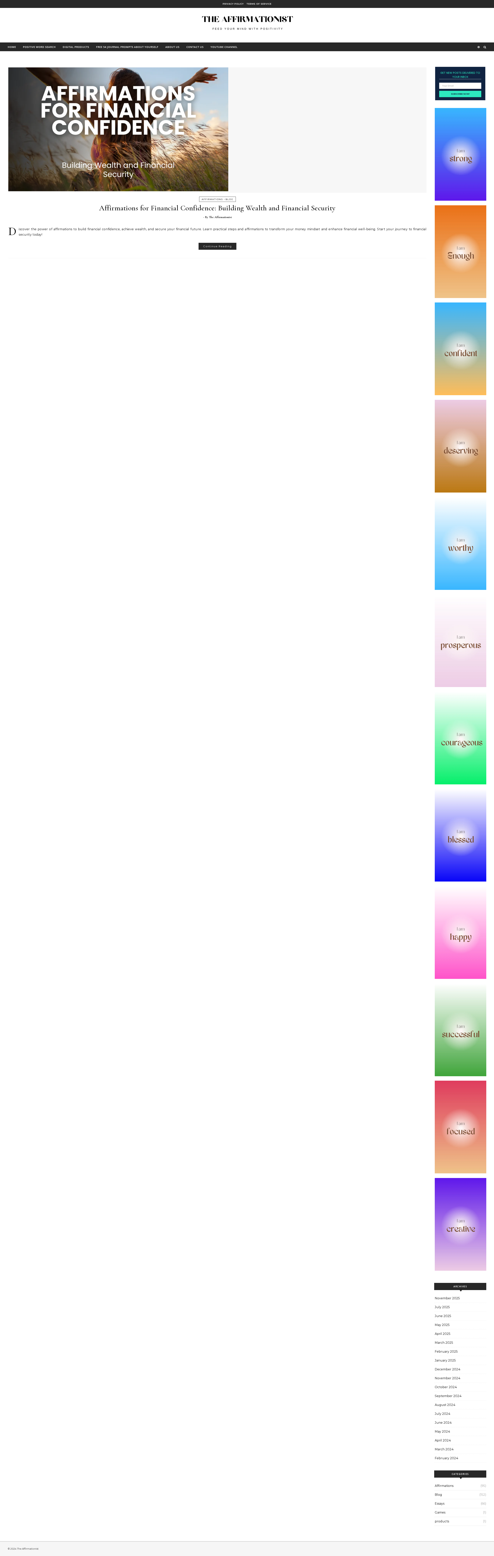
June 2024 (443, 1422)
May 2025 (442, 1325)
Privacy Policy (233, 4)
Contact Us (195, 47)
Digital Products (76, 47)
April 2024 (443, 1440)
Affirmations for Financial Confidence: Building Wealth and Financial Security (217, 208)
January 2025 (445, 1360)
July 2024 (442, 1414)
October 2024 (446, 1387)
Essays (439, 1503)
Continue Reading (217, 246)
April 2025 (442, 1334)
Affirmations (212, 199)
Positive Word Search (39, 47)
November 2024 (447, 1378)
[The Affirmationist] (247, 23)
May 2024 (442, 1431)
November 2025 (447, 1298)
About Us (172, 47)
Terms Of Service (259, 4)
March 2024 (444, 1449)
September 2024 (448, 1396)
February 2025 (446, 1351)
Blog (229, 199)
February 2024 (446, 1458)
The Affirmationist (220, 217)
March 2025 (444, 1343)
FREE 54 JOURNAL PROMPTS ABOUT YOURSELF (127, 47)
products (442, 1521)
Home (12, 47)
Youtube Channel (224, 47)
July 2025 (442, 1307)
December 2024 (447, 1369)
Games (440, 1512)
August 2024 (445, 1405)
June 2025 (443, 1316)
